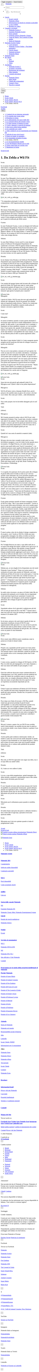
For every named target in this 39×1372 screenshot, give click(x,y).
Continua (8, 1191)
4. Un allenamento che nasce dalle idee (17, 120)
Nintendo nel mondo (7, 1028)
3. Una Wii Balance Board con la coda (17, 143)
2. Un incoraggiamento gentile (14, 142)
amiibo (3, 892)
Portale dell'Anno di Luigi (9, 987)
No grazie (4, 1205)
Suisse (7, 1168)
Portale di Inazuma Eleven (9, 1011)
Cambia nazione (7, 1127)
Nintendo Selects (6, 923)
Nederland (8, 1159)
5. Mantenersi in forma (12, 147)
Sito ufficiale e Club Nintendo (10, 957)
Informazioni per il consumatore (11, 1045)
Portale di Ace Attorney (8, 1014)
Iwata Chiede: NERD (7, 1042)
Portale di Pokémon (7, 1007)
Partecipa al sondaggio (18, 1237)
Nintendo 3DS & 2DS (8, 947)
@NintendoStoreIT (7, 1299)
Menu (3, 110)
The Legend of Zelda (7, 1267)
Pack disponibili (6, 881)
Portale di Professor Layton (9, 997)
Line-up (3, 895)
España (7, 1153)
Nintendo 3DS (5, 860)
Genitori (3, 1070)
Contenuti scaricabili (7, 871)
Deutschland (9, 1152)
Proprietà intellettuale (7, 1097)
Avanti (3, 828)
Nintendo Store (5, 1052)
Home (7, 96)
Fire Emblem (5, 1260)
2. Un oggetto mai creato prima (14, 116)
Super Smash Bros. (7, 1271)
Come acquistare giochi (8, 885)
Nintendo (4, 1250)
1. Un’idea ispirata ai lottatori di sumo (16, 123)
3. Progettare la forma (11, 118)
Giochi (3, 916)
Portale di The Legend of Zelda (11, 990)
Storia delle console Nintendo (10, 902)
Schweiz (7, 1166)
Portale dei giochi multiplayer (10, 919)
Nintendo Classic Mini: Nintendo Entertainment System (18, 912)
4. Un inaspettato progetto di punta (16, 138)
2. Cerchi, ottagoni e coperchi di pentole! (17, 125)
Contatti (3, 961)
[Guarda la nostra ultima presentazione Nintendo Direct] (19, 832)
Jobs (2, 1035)
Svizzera (7, 1170)
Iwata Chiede (9, 98)
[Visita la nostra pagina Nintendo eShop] (14, 834)
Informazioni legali (7, 1087)
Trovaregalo (4, 1063)
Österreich (8, 1161)
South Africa (9, 1173)
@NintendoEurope (7, 1302)
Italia (6, 1157)
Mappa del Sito (6, 1115)
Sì (8, 1205)
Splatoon (3, 1274)
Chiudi (3, 1191)
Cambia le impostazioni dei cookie (25, 1127)
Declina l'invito (5, 1237)
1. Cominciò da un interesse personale (17, 114)
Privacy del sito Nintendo (9, 1090)
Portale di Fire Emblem (8, 983)
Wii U (3, 878)
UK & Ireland (9, 1172)
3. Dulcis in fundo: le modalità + (15, 136)
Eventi (3, 933)
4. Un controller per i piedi (13, 129)
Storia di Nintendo (6, 1025)
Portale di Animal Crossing (9, 980)
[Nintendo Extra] (6, 837)
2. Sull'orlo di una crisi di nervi (14, 134)
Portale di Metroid (6, 1000)
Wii (2, 905)
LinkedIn (4, 1038)
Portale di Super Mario (8, 976)
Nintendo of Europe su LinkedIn (11, 1366)
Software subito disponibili (9, 867)
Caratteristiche (5, 864)
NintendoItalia (5, 1334)
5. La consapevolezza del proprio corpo (17, 121)
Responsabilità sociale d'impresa (11, 1032)
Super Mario (5, 1281)
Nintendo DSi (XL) (7, 954)
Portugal (7, 1164)
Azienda (3, 1021)
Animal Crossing (6, 1278)
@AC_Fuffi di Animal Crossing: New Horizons (16, 1309)
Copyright (4, 1094)
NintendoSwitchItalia (7, 1337)
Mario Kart (4, 1285)
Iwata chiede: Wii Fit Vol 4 (13, 101)
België (7, 1148)
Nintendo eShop (6, 1059)
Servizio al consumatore (9, 940)
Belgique (7, 1150)
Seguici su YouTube (7, 1320)
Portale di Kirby (6, 1004)
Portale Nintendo (6, 973)
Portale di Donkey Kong (8, 994)
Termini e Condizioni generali (10, 1101)
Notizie (3, 930)
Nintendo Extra (5, 1073)
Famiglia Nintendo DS (8, 909)
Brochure (4, 1080)
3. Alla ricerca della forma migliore (16, 127)
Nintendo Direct (6, 1056)
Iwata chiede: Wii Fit (11, 100)
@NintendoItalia (6, 1295)
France (7, 1155)
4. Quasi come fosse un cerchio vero (16, 145)
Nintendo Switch (6, 854)
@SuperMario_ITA (7, 1306)
